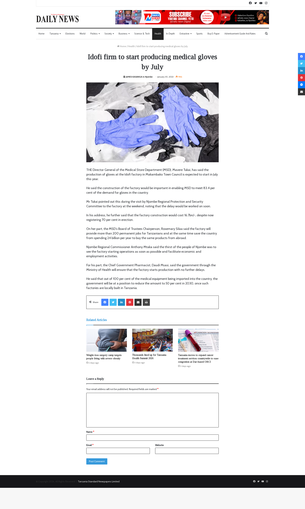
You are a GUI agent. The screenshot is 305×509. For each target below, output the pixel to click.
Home (41, 33)
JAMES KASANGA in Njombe (139, 76)
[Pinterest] (129, 302)
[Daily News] (57, 18)
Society (108, 33)
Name (90, 431)
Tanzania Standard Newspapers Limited (98, 481)
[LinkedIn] (121, 302)
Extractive (184, 33)
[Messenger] (301, 84)
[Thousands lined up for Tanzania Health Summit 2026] (152, 340)
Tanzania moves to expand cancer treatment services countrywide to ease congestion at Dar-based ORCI (198, 358)
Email (89, 445)
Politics (94, 33)
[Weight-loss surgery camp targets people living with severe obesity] (106, 340)
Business (123, 33)
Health (158, 33)
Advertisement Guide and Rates (240, 33)
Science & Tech (142, 33)
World (82, 33)
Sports (199, 33)
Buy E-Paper (214, 33)
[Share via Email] (138, 302)
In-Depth (170, 33)
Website (159, 445)
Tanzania (54, 33)
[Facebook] (104, 302)
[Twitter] (113, 302)
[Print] (146, 302)
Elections (70, 33)
